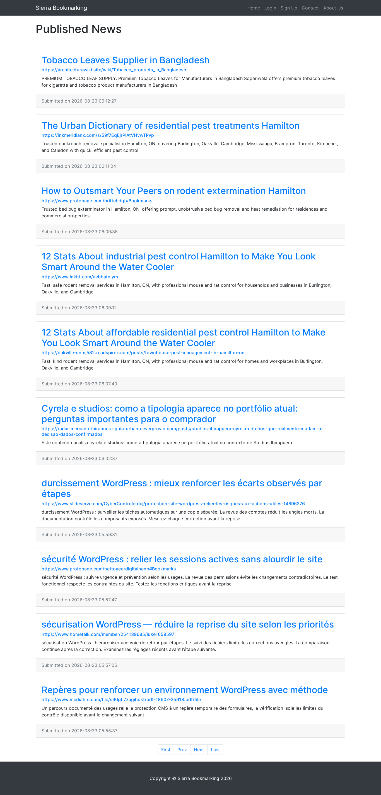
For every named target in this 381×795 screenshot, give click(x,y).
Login (270, 8)
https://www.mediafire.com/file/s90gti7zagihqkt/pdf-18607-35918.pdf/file (121, 699)
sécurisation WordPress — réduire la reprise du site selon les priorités (188, 624)
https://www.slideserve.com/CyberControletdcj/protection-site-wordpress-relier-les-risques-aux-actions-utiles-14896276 (173, 503)
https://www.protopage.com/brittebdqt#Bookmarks (97, 200)
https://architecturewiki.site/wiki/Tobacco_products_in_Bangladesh (114, 69)
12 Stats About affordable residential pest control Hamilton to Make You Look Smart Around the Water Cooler (183, 337)
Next (199, 749)
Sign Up (289, 8)
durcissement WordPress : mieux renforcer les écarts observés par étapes (182, 488)
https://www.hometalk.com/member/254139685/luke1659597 (108, 634)
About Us (333, 8)
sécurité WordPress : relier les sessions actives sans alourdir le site (182, 559)
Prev (182, 749)
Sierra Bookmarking (61, 7)
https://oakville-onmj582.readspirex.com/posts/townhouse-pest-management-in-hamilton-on (143, 352)
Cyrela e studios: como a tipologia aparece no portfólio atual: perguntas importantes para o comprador (170, 413)
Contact (310, 8)
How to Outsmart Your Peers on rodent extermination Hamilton (174, 190)
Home (253, 8)
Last (215, 749)
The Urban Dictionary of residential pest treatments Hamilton (171, 125)
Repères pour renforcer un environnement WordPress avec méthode (185, 689)
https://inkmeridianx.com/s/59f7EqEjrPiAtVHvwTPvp (98, 135)
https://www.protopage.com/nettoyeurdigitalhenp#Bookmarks (109, 569)
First (165, 749)
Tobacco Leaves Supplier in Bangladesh (125, 60)
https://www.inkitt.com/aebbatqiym (80, 276)
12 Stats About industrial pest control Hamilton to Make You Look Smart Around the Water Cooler (179, 261)
